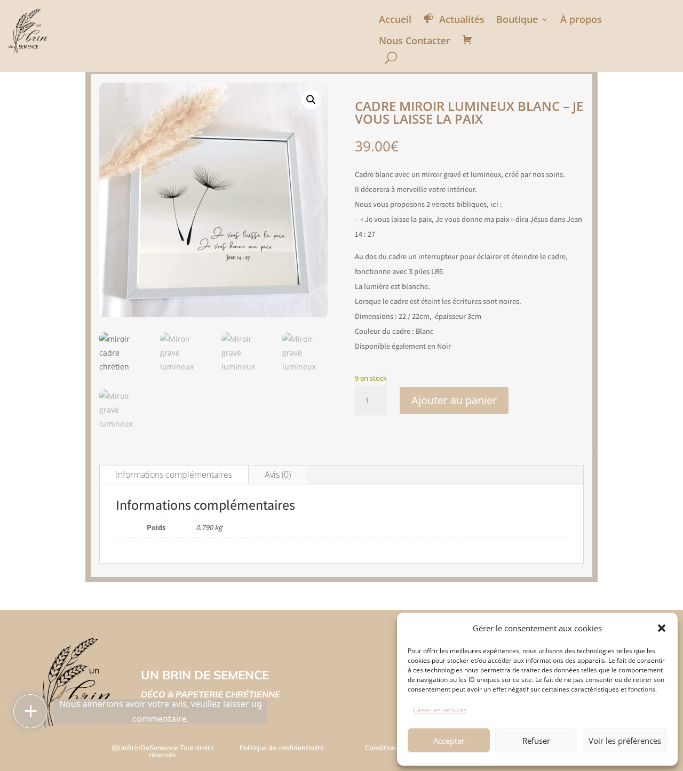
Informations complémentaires (174, 474)
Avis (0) (278, 474)
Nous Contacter (414, 40)
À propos (581, 19)
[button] (661, 628)
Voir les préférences (625, 740)
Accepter (449, 740)
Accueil (395, 19)
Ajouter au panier (454, 400)
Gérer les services (440, 709)
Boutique (517, 19)
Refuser (536, 740)
